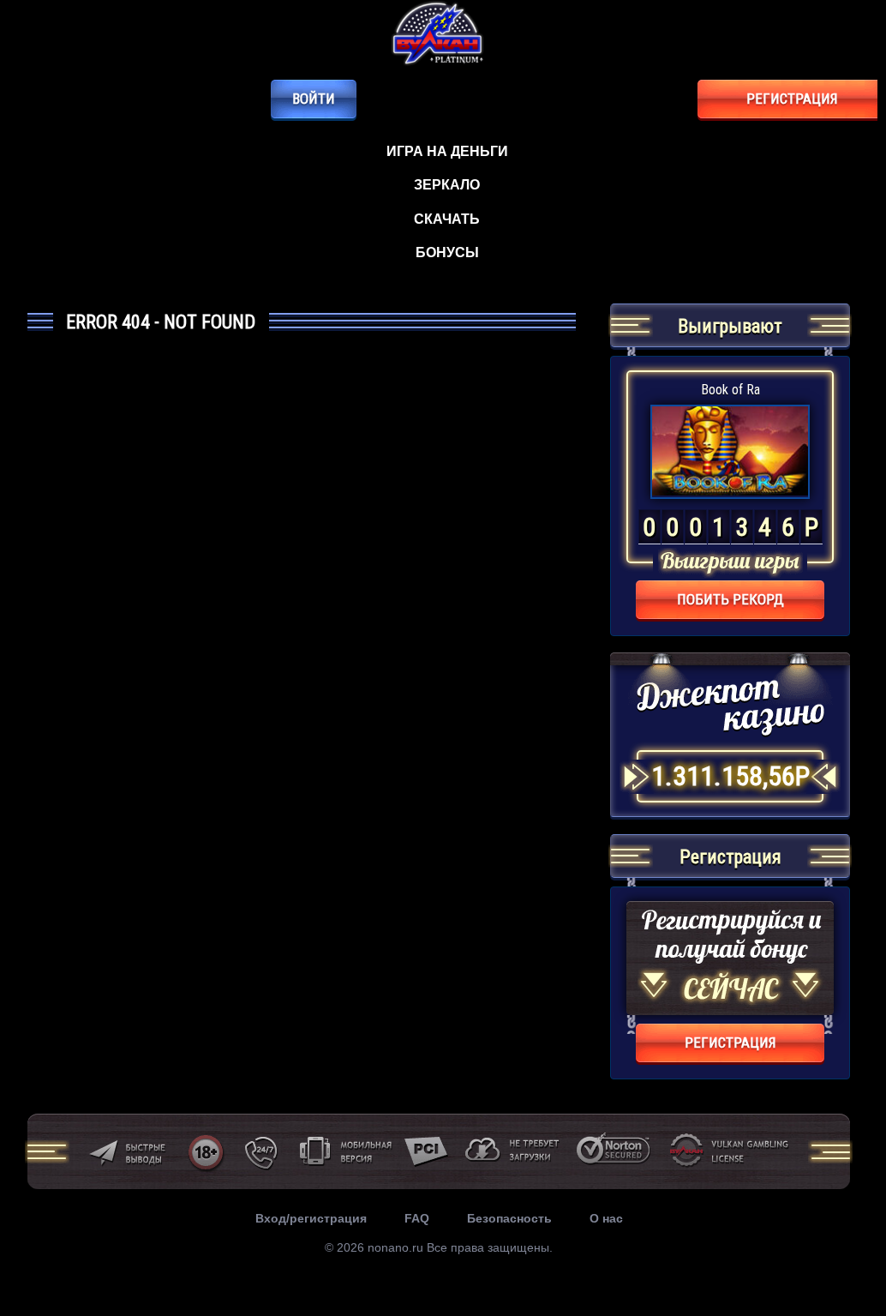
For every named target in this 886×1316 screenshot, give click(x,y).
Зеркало (447, 184)
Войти (313, 98)
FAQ (416, 1218)
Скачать (447, 219)
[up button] (838, 1243)
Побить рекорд (730, 599)
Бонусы (447, 252)
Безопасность (509, 1218)
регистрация (792, 98)
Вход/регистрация (311, 1218)
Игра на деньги (447, 151)
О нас (606, 1218)
